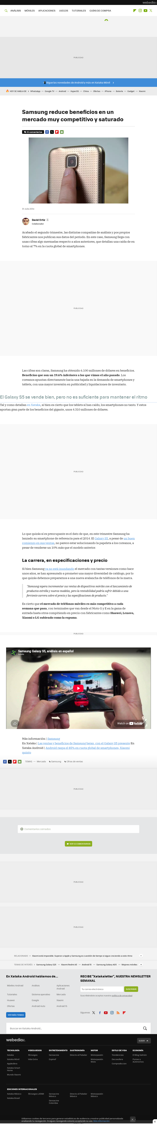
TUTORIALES (79, 10)
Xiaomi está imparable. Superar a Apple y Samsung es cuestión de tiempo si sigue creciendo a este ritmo (82, 956)
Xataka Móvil (13, 1059)
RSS (118, 1012)
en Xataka (33, 405)
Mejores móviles (129, 964)
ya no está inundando (59, 569)
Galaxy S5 (101, 538)
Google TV (49, 91)
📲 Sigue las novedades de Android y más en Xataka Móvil (76, 82)
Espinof (52, 1059)
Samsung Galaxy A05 (106, 964)
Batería (119, 91)
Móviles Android (15, 985)
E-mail (62, 132)
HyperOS (75, 91)
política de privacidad (122, 995)
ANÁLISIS (15, 10)
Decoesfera (117, 1059)
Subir (142, 1040)
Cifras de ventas (75, 761)
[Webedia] (150, 2)
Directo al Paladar (78, 1054)
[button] (40, 220)
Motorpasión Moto (97, 1060)
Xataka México (14, 1093)
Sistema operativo (41, 994)
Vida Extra (33, 1059)
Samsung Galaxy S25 (46, 964)
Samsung (53, 738)
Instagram (140, 10)
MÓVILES (30, 10)
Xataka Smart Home (13, 1069)
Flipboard (135, 10)
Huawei (11, 1000)
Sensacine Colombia (54, 1101)
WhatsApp (35, 91)
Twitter (151, 10)
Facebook (47, 132)
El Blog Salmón (140, 1054)
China (86, 91)
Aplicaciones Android (63, 987)
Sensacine (54, 1054)
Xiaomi (142, 91)
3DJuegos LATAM (36, 1093)
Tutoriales (12, 994)
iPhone (108, 91)
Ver (80, 843)
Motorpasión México (97, 1095)
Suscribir (131, 989)
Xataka (10, 1054)
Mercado (41, 761)
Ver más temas (16, 1014)
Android (62, 91)
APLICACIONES (46, 10)
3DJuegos (32, 1054)
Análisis (36, 985)
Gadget (130, 91)
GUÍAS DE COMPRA (100, 10)
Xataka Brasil (13, 1098)
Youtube (145, 10)
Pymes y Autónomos (138, 1060)
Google (35, 1000)
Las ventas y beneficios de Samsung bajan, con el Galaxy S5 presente (84, 743)
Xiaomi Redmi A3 (69, 964)
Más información (101, 1120)
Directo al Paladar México (78, 1095)
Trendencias (118, 1054)
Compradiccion (119, 1063)
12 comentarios (34, 131)
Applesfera (12, 1063)
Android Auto (38, 1006)
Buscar (145, 1028)
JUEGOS (63, 10)
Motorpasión (97, 1054)
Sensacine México (54, 1095)
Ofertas (96, 91)
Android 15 (87, 964)
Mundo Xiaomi (14, 1074)
